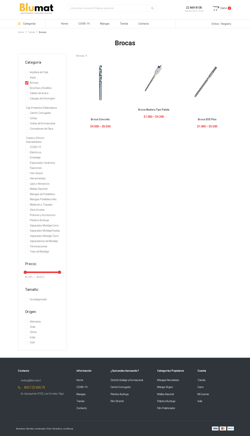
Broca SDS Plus (207, 119)
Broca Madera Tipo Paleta (153, 109)
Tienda (31, 32)
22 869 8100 (194, 7)
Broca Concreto (100, 119)
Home (21, 32)
